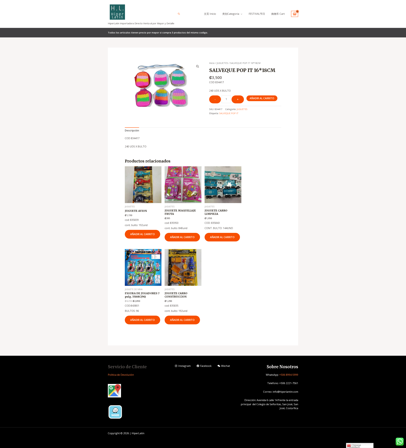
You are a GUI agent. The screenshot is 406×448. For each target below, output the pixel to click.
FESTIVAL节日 (257, 14)
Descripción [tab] (132, 130)
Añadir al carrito (262, 98)
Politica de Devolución (121, 375)
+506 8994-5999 (288, 375)
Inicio (212, 63)
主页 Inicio (210, 14)
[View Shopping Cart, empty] (294, 14)
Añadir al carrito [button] (142, 234)
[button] (197, 66)
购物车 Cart (278, 14)
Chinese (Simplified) (354, 446)
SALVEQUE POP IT (229, 113)
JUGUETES (222, 63)
